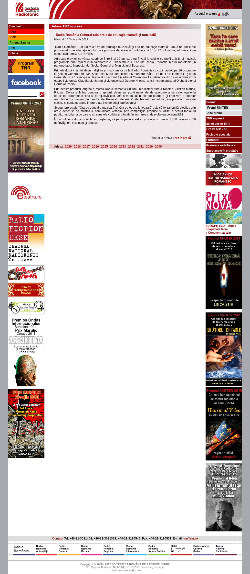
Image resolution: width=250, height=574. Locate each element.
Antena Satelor (20, 42)
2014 (113, 146)
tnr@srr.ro (190, 538)
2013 (122, 146)
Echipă (13, 53)
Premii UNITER (217, 107)
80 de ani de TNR (218, 124)
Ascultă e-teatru (206, 13)
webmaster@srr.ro (129, 570)
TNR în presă (182, 138)
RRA (13, 32)
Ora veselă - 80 (216, 129)
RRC (13, 37)
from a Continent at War (218, 231)
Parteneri (212, 140)
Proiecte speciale (218, 134)
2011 (140, 146)
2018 (77, 146)
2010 (149, 146)
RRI (12, 48)
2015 (104, 146)
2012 (131, 146)
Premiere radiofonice (221, 145)
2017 (86, 146)
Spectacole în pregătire (222, 150)
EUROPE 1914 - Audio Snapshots (221, 227)
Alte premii (214, 113)
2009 (158, 146)
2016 (95, 146)
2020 (68, 146)
